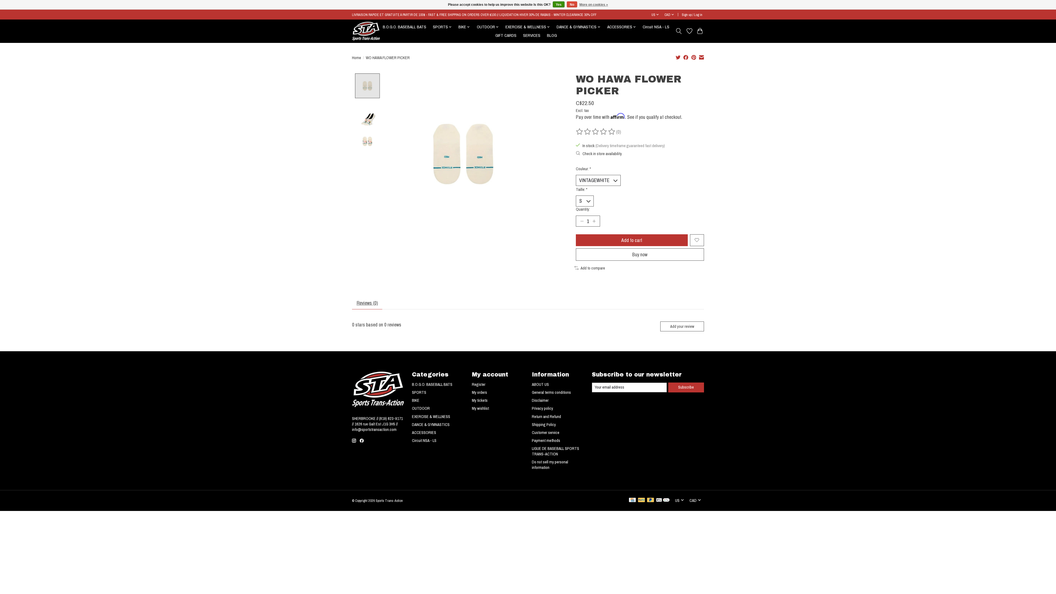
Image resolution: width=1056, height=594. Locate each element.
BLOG (552, 35)
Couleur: (583, 169)
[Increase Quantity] (594, 221)
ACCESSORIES (424, 432)
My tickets (480, 400)
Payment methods (546, 440)
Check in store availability (602, 153)
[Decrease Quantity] (582, 221)
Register (478, 384)
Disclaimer (540, 400)
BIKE (415, 400)
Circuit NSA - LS (656, 27)
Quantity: (583, 209)
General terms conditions (551, 392)
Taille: (581, 189)
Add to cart (631, 240)
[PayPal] (641, 500)
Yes (559, 5)
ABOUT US (540, 384)
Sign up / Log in (692, 14)
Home (356, 58)
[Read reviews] (596, 131)
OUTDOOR (421, 408)
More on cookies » (593, 5)
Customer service (545, 432)
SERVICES (531, 35)
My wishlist (480, 408)
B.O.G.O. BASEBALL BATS (404, 27)
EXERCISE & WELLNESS (431, 416)
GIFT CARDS (505, 35)
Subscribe (686, 387)
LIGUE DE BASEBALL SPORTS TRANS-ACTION (555, 451)
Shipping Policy (544, 424)
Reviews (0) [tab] (367, 303)
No (572, 5)
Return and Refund (546, 416)
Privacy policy (542, 408)
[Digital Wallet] (663, 500)
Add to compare (593, 268)
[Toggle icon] (679, 31)
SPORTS (419, 392)
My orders (479, 392)
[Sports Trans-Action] (366, 31)
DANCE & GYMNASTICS (431, 424)
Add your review (682, 326)
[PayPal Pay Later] (650, 500)
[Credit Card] (632, 500)
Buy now (639, 254)
